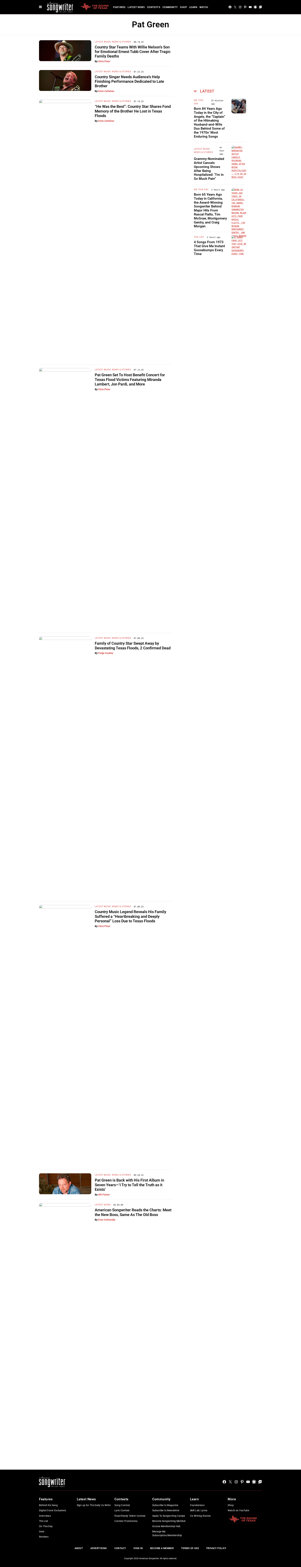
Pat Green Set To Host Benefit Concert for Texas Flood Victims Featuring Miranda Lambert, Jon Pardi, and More (130, 379)
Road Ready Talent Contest (130, 1515)
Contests (153, 7)
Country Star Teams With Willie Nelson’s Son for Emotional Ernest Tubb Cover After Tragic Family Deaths (133, 52)
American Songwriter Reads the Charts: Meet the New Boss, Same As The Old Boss (133, 1212)
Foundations (197, 1505)
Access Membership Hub (166, 1526)
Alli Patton (104, 1194)
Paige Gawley (105, 653)
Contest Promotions (126, 1521)
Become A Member (162, 1548)
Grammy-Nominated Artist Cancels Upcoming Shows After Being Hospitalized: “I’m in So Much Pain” (209, 169)
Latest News (136, 7)
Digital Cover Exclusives (52, 1510)
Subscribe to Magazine (165, 1505)
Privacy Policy (216, 1548)
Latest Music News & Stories (113, 42)
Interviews (45, 1515)
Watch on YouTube (238, 1510)
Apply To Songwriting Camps (168, 1515)
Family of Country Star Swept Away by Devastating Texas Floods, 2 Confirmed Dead (133, 645)
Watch (203, 7)
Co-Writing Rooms (200, 1515)
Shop (183, 7)
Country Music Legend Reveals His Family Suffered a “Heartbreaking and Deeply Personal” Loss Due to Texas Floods (130, 916)
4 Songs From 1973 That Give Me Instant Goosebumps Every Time (209, 248)
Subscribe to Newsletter (166, 1510)
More (232, 1499)
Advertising (98, 1548)
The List (199, 237)
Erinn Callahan (106, 91)
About (79, 1548)
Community (170, 7)
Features (119, 7)
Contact (120, 1548)
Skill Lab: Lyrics (198, 1510)
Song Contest (122, 1505)
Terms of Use (190, 1548)
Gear (42, 1531)
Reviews (43, 1536)
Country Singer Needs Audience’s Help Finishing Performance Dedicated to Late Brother (129, 81)
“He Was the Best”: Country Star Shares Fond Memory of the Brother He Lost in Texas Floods (133, 111)
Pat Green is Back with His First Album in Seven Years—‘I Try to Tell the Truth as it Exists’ (129, 1185)
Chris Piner (104, 61)
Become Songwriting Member (169, 1521)
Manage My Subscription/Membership (167, 1533)
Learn (193, 7)
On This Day (201, 189)
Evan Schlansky (106, 1219)
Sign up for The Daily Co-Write (94, 1505)
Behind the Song (48, 1505)
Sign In (138, 1548)
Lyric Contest (121, 1510)
